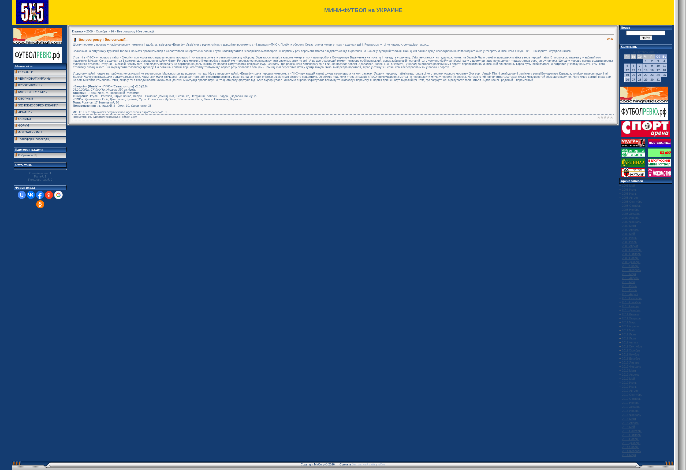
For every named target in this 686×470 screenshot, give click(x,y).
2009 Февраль (631, 221)
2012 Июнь (629, 382)
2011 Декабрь (631, 358)
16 (652, 70)
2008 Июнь (629, 189)
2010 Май (628, 282)
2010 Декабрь (631, 310)
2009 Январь (630, 217)
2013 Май (628, 426)
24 (658, 74)
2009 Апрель (630, 229)
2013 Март (629, 418)
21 (639, 74)
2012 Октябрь (631, 398)
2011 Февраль (631, 318)
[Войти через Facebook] (40, 195)
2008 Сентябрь (632, 201)
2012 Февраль (631, 366)
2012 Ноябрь (630, 402)
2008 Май (628, 185)
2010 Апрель (630, 278)
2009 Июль (629, 241)
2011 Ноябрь (630, 354)
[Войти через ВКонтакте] (31, 195)
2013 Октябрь (631, 434)
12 (627, 70)
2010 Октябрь (631, 302)
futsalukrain (112, 117)
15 (645, 70)
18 (664, 70)
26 (112, 31)
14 (639, 70)
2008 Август (630, 197)
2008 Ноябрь (630, 209)
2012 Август (630, 390)
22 (645, 74)
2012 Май (628, 378)
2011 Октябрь (631, 350)
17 (658, 70)
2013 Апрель (630, 422)
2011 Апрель (630, 326)
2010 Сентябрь (632, 298)
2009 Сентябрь (632, 249)
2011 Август (630, 342)
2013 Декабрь (631, 443)
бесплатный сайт (363, 464)
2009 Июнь (629, 237)
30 (652, 79)
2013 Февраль (631, 414)
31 (658, 79)
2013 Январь (630, 410)
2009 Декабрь (631, 262)
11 (664, 65)
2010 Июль (629, 290)
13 (633, 70)
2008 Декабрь (631, 213)
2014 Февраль (631, 451)
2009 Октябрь (631, 254)
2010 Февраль (631, 270)
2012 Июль (629, 386)
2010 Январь (630, 266)
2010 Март (629, 274)
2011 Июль (629, 338)
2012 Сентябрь (632, 394)
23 (652, 74)
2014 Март (629, 455)
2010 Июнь (629, 286)
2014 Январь (630, 447)
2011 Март (629, 322)
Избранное (25, 155)
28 (639, 79)
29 (645, 79)
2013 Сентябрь (632, 430)
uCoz (381, 464)
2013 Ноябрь (630, 439)
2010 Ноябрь (630, 306)
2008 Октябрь (631, 205)
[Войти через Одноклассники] (40, 204)
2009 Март (629, 225)
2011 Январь (630, 314)
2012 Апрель (630, 374)
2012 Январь (630, 362)
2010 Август (630, 294)
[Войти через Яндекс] (49, 195)
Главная (77, 31)
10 (658, 65)
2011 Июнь (629, 334)
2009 (89, 31)
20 (633, 74)
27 (633, 79)
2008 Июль (629, 193)
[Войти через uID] (22, 195)
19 (627, 74)
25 (664, 74)
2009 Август (630, 245)
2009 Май (628, 233)
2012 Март (629, 370)
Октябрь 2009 (645, 52)
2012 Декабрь (631, 406)
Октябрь (101, 31)
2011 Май (628, 330)
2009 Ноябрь (630, 258)
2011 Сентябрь (632, 346)
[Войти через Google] (58, 195)
